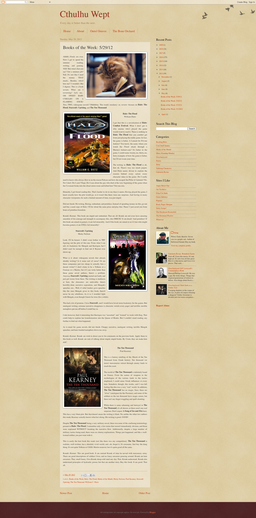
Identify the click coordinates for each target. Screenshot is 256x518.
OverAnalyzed (161, 157)
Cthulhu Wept (85, 14)
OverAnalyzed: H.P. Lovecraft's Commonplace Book (180, 269)
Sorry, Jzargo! (161, 208)
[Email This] (82, 475)
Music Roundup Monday (165, 153)
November (165, 76)
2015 (161, 61)
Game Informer (162, 197)
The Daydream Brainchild (166, 212)
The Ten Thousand (77, 482)
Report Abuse (162, 305)
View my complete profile (181, 245)
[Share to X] (88, 475)
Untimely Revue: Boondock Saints (181, 253)
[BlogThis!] (85, 475)
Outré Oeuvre (98, 31)
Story (158, 164)
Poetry (158, 160)
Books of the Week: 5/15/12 (171, 105)
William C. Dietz (92, 482)
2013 (161, 69)
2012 (161, 73)
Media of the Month (105, 479)
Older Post (144, 493)
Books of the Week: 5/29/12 (171, 96)
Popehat (159, 200)
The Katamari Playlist (164, 215)
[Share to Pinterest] (93, 475)
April (163, 114)
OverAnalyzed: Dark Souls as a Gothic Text (180, 286)
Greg (176, 232)
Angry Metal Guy (162, 185)
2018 (161, 49)
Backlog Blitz (161, 142)
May (163, 93)
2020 (161, 45)
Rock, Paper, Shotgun (164, 204)
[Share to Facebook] (90, 475)
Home (67, 31)
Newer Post (66, 493)
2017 (161, 53)
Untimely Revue (162, 172)
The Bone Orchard (124, 31)
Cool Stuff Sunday (163, 145)
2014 (161, 65)
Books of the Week (76, 479)
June (163, 89)
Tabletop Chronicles (164, 168)
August (164, 81)
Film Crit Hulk (162, 193)
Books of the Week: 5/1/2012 (172, 109)
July (163, 85)
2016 (161, 57)
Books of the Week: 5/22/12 (171, 100)
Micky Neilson (119, 479)
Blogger (152, 512)
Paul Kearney (131, 479)
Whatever (160, 219)
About (80, 31)
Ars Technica (161, 189)
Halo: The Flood (90, 479)
